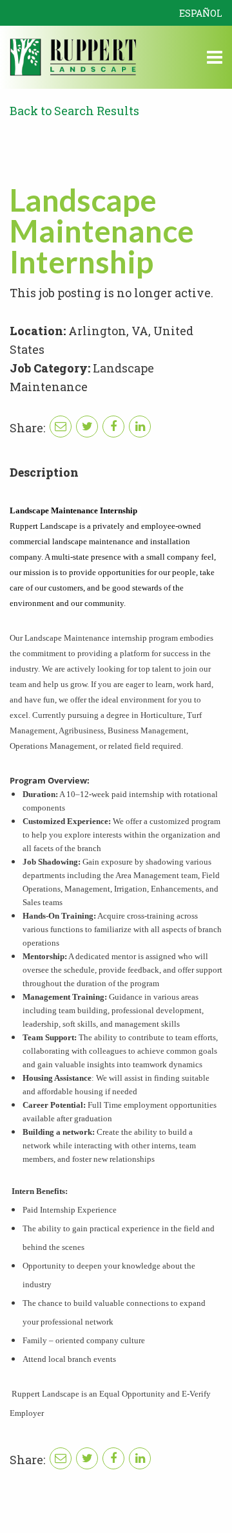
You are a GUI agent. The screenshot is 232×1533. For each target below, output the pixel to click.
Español (200, 13)
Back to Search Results (74, 110)
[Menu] (214, 59)
